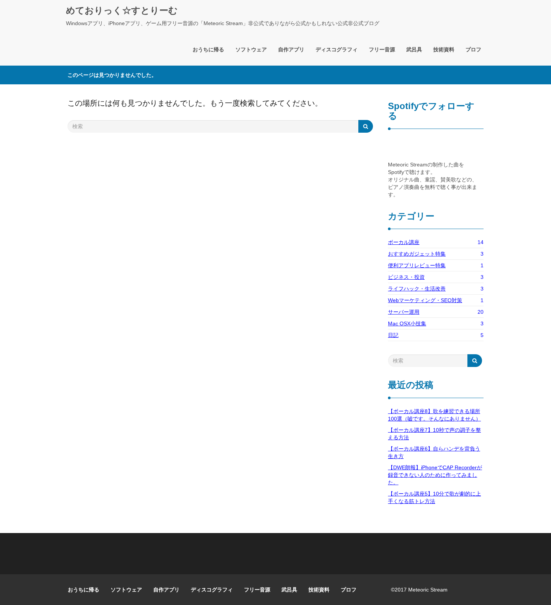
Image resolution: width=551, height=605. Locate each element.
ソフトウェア (251, 49)
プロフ (473, 49)
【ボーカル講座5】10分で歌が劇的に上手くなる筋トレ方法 (434, 497)
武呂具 (414, 49)
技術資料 (443, 49)
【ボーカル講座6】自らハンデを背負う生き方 (434, 452)
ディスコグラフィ (337, 49)
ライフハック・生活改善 (417, 289)
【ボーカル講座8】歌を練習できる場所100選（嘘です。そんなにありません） (434, 415)
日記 (393, 335)
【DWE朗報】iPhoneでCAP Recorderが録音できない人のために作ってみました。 (435, 474)
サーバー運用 (403, 312)
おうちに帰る (208, 49)
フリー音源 (382, 49)
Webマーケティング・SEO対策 (425, 300)
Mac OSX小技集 (407, 323)
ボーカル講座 (403, 242)
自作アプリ (291, 49)
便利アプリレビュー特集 (417, 265)
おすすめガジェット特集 (417, 254)
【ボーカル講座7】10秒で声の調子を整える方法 (434, 433)
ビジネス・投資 (406, 277)
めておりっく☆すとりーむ (122, 10)
